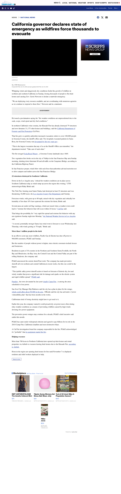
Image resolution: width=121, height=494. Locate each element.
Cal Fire (60, 209)
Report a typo (16, 359)
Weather (82, 3)
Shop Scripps (101, 3)
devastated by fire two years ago (46, 141)
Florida (110, 8)
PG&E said (35, 277)
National (73, 3)
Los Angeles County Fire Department (47, 194)
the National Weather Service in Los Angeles (59, 216)
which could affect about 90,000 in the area (27, 292)
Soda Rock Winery (31, 153)
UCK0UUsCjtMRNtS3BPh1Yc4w (11, 8)
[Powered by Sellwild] (74, 432)
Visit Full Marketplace (71, 373)
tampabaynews (3, 8)
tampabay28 (8, 8)
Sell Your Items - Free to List (35, 373)
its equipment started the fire (36, 332)
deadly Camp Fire (49, 281)
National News (28, 17)
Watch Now (113, 3)
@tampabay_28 (14, 8)
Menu (56, 3)
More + (116, 8)
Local (64, 3)
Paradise (15, 281)
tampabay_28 (6, 8)
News (14, 17)
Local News (89, 8)
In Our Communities (100, 8)
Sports (90, 3)
